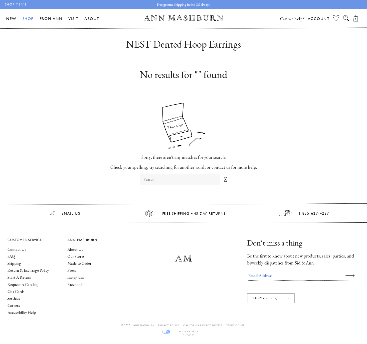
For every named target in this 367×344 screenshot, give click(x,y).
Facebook (75, 284)
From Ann (51, 18)
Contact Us (16, 249)
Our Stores (76, 256)
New (11, 18)
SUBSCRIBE (350, 275)
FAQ (11, 256)
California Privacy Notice (202, 325)
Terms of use (235, 325)
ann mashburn (143, 325)
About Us (75, 249)
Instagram (75, 277)
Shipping (14, 263)
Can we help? (292, 18)
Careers (13, 305)
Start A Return (19, 277)
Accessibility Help (21, 312)
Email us (70, 213)
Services (13, 298)
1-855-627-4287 (313, 213)
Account (319, 18)
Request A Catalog (22, 284)
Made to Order (79, 263)
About (91, 18)
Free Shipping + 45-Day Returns (194, 213)
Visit (73, 18)
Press (71, 270)
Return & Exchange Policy (28, 270)
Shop (28, 18)
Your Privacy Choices (188, 331)
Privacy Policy (169, 325)
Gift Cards (15, 291)
